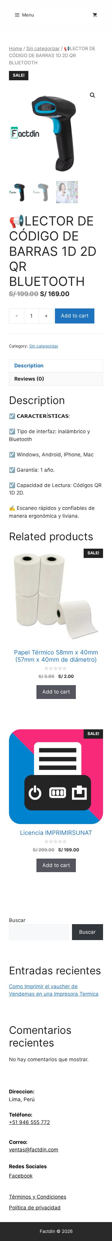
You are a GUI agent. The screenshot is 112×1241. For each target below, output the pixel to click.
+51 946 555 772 (29, 1122)
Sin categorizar (43, 48)
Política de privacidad (35, 1208)
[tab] (56, 365)
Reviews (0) (29, 379)
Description (29, 366)
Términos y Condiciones (37, 1197)
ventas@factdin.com (33, 1150)
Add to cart (74, 316)
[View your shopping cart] (93, 15)
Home (15, 48)
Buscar (17, 920)
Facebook (21, 1176)
